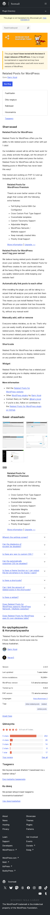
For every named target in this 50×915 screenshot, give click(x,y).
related (44, 704)
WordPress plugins (20, 395)
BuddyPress (9, 871)
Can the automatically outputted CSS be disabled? (15, 562)
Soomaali (12, 881)
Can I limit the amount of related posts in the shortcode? (16, 588)
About (5, 816)
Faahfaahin (10, 93)
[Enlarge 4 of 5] (44, 439)
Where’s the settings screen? (15, 537)
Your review (7, 757)
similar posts (42, 709)
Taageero (9, 118)
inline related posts (32, 704)
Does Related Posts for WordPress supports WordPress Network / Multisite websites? (16, 606)
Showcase (31, 816)
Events (29, 841)
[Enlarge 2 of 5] (44, 424)
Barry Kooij (12, 77)
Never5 (11, 657)
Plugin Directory (8, 11)
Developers (7, 845)
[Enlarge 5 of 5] (21, 453)
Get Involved (32, 837)
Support (5, 841)
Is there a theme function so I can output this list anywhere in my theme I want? (20, 571)
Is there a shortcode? (12, 580)
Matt (5, 862)
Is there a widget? (10, 597)
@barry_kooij (35, 399)
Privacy (5, 829)
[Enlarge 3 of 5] (21, 439)
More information (15, 244)
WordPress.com (10, 858)
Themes (29, 820)
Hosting (5, 824)
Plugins (29, 824)
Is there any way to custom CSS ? (17, 554)
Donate (30, 845)
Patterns (30, 829)
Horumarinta (10, 112)
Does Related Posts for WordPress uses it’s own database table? (18, 617)
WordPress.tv (9, 850)
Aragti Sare (7, 716)
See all (45, 757)
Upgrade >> (30, 244)
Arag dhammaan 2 (40, 698)
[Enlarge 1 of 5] (21, 424)
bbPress (7, 866)
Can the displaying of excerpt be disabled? (11, 545)
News (5, 820)
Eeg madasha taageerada (13, 779)
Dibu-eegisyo (11, 99)
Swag (30, 850)
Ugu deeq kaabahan (11, 801)
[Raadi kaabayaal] (28, 27)
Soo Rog (7, 84)
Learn (4, 837)
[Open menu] (46, 3)
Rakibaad (9, 106)
